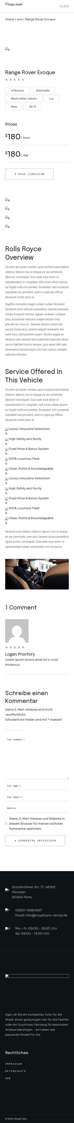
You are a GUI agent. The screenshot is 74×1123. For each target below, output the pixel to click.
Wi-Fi (32, 106)
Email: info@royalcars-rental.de (41, 915)
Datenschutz (15, 1071)
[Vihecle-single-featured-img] (37, 200)
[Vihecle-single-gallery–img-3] (37, 218)
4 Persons (17, 90)
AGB (8, 1078)
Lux (51, 98)
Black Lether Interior (24, 98)
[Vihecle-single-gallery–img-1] (37, 209)
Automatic (43, 90)
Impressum (13, 1064)
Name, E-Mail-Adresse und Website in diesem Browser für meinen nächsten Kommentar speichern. (37, 824)
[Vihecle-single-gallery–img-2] (37, 226)
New (14, 106)
